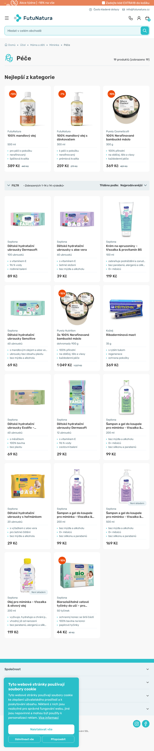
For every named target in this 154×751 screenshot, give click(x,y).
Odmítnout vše (24, 739)
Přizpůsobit (58, 739)
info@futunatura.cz (137, 9)
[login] (139, 18)
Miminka (54, 45)
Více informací (48, 717)
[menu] (8, 18)
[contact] (130, 18)
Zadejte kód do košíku (127, 3)
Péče (67, 45)
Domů (11, 45)
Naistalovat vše (41, 729)
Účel (23, 45)
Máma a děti (37, 45)
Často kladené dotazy (106, 9)
